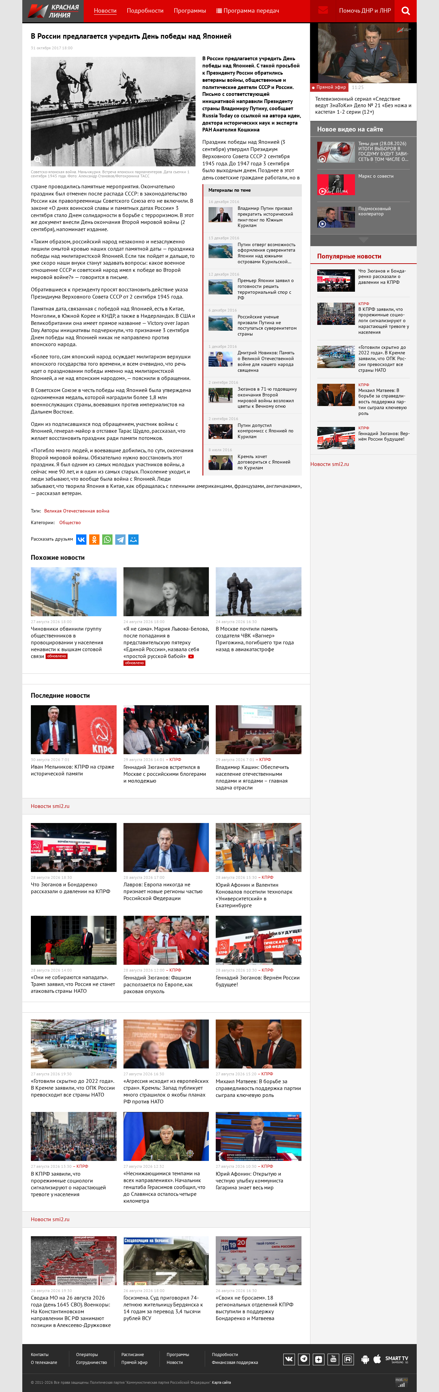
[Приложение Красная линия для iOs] (377, 1359)
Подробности (145, 10)
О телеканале (44, 1363)
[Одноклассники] (94, 539)
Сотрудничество (91, 1363)
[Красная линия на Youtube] (333, 1359)
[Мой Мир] (133, 539)
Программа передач (251, 10)
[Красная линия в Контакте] (289, 1359)
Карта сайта (221, 1382)
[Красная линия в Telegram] (304, 1359)
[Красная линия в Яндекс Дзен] (318, 1359)
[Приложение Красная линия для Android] (365, 1359)
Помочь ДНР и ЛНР (365, 10)
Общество (70, 523)
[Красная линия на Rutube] (348, 1359)
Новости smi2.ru (50, 806)
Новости (105, 10)
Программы (190, 10)
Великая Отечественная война (76, 511)
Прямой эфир (134, 1363)
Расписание (132, 1355)
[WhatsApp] (107, 539)
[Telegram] (120, 539)
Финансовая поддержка (235, 1363)
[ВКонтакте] (81, 539)
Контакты (40, 1355)
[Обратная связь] (323, 11)
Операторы (87, 1355)
